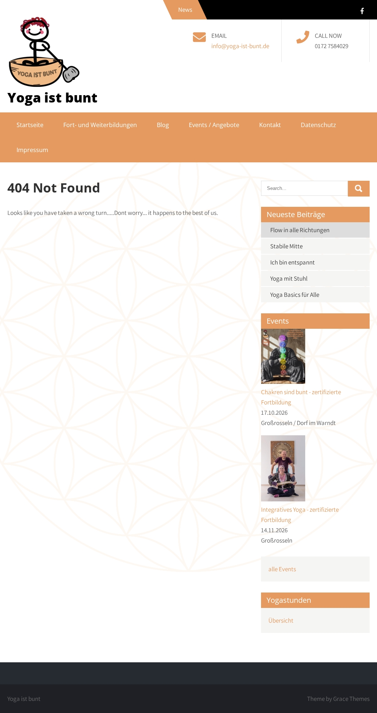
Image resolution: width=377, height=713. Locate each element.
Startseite (30, 125)
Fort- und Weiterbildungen (100, 125)
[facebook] (362, 11)
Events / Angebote (214, 125)
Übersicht (280, 620)
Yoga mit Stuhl (288, 278)
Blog (163, 125)
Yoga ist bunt (52, 98)
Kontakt (270, 125)
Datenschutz (318, 125)
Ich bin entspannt (292, 262)
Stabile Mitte (286, 246)
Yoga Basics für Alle (294, 295)
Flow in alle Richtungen (300, 230)
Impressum (32, 150)
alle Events (282, 569)
